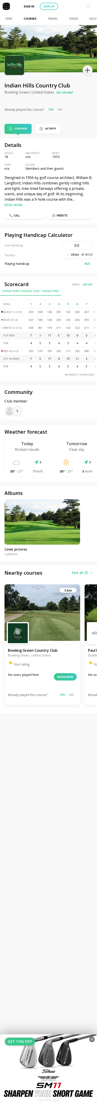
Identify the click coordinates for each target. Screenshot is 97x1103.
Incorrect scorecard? (80, 374)
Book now (65, 677)
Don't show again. (48, 1099)
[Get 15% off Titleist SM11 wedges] (48, 1068)
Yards (76, 284)
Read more (14, 205)
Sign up (49, 6)
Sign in (29, 6)
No (60, 109)
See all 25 (80, 572)
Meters (87, 284)
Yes (50, 109)
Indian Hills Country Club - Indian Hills (30, 291)
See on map (64, 92)
